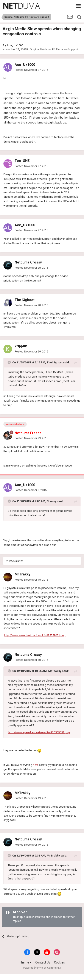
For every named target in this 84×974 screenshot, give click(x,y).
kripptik (21, 346)
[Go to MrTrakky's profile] (7, 577)
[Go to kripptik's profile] (7, 349)
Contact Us (42, 962)
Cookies (59, 962)
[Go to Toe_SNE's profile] (7, 163)
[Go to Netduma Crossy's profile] (7, 265)
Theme (24, 962)
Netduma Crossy (28, 262)
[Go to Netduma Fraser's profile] (7, 435)
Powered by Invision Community (42, 967)
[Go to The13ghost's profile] (7, 302)
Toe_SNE (22, 161)
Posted (31, 69)
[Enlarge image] (39, 750)
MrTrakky (22, 574)
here (35, 764)
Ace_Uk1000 (15, 45)
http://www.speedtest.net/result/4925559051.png (34, 635)
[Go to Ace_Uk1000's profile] (7, 67)
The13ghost (24, 300)
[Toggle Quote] (10, 362)
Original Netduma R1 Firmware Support (54, 49)
